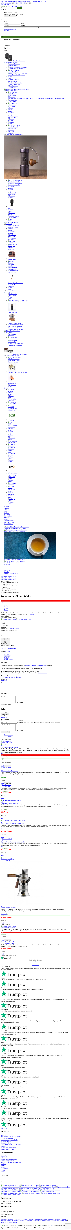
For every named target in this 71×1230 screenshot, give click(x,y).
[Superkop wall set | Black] (8, 926)
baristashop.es (4, 1222)
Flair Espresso (11, 442)
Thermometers (11, 269)
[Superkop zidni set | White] (47, 1187)
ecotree (10, 430)
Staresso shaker (12, 342)
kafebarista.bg (55, 1220)
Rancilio (10, 114)
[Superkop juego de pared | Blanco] (51, 1193)
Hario (9, 220)
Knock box (11, 249)
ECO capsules (11, 427)
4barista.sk (3, 1219)
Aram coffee (11, 130)
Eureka (10, 191)
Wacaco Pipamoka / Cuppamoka (16, 75)
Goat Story (11, 449)
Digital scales (11, 236)
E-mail (6, 607)
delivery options (14, 628)
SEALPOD (11, 478)
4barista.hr (37, 1219)
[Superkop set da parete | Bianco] (31, 1193)
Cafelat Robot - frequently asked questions (15, 528)
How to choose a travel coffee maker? (14, 563)
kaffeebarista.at (37, 1220)
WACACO (11, 494)
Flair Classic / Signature (32, 98)
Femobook (11, 214)
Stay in (10, 16)
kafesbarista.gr (46, 1220)
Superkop (10, 133)
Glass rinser (11, 286)
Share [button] (2, 602)
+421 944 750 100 (19, 3)
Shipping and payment (7, 1138)
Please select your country (11, 14)
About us (3, 1)
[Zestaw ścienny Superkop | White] (29, 1187)
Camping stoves (12, 87)
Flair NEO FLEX (44, 98)
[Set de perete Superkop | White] (10, 1187)
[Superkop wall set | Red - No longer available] (23, 619)
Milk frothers (16, 331)
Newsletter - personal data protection (11, 1162)
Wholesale (27, 1)
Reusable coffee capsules (19, 354)
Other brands (11, 194)
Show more (31, 614)
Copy (5, 605)
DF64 (9, 424)
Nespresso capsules (13, 362)
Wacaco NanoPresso (13, 65)
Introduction (7, 570)
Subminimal (11, 335)
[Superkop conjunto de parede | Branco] (43, 1188)
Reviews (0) (7, 656)
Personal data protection (7, 1160)
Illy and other (11, 386)
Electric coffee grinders (14, 185)
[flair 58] (35, 742)
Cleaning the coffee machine (15, 283)
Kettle (9, 298)
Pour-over (10, 120)
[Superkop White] (6, 785)
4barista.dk (57, 1219)
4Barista (10, 394)
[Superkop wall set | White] (8, 576)
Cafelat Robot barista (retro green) (10, 803)
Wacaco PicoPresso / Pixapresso (16, 68)
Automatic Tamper (13, 227)
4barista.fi (10, 1220)
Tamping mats (11, 246)
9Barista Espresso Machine (8, 907)
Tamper (10, 230)
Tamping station (12, 259)
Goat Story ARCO (13, 217)
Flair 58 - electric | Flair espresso (9, 747)
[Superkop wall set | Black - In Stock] (8, 619)
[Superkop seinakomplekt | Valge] (10, 1191)
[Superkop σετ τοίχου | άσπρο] (45, 1191)
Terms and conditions (6, 1141)
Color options (8, 736)
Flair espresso (11, 97)
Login (37, 27)
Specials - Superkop (15, 677)
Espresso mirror (12, 272)
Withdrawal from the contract (9, 1159)
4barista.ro (24, 1219)
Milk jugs (10, 263)
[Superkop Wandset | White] (28, 1191)
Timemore (10, 197)
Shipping (8, 1)
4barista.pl (30, 1219)
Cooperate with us (6, 1143)
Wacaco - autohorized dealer (8, 1147)
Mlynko (10, 211)
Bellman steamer (12, 339)
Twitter (6, 610)
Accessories (15, 291)
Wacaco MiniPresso (13, 72)
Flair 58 (10, 98)
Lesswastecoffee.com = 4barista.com (11, 1144)
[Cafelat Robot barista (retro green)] (11, 800)
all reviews (4, 680)
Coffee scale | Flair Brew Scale (9, 771)
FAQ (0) (6, 658)
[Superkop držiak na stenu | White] (11, 1185)
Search (19, 8)
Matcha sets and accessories (15, 329)
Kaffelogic (10, 500)
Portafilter (10, 266)
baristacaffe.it (63, 1220)
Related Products (8, 659)
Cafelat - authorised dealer (8, 1149)
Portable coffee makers (19, 61)
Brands (6, 388)
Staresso (10, 481)
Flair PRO (23, 98)
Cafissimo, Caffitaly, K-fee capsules (17, 372)
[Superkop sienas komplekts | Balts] (29, 1190)
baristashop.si (13, 1222)
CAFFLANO (11, 420)
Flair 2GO (52, 98)
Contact (13, 1)
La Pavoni (10, 108)
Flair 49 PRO (16, 98)
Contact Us (4, 1156)
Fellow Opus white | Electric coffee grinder (12, 823)
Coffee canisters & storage (15, 326)
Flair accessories (59, 98)
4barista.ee (29, 1220)
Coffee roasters (12, 295)
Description (7, 655)
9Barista (10, 111)
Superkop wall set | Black (8, 927)
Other (9, 289)
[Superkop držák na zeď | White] (30, 1185)
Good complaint (5, 1157)
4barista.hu (17, 1219)
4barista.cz (10, 1219)
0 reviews (3, 648)
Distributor (11, 233)
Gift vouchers (34, 1)
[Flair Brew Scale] (6, 767)
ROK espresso (12, 105)
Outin (9, 78)
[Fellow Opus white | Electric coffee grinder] (13, 820)
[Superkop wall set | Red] (8, 942)
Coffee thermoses (12, 312)
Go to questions (42, 673)
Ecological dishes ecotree (14, 323)
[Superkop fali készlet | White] (47, 1185)
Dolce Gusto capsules (13, 359)
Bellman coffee (12, 101)
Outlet (44, 1)
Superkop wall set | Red (7, 943)
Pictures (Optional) (6, 704)
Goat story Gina (12, 117)
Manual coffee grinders (14, 182)
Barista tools (15, 222)
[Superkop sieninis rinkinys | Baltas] (50, 1190)
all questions (4, 717)
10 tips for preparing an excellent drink (14, 531)
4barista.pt (3, 1220)
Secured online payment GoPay (9, 1140)
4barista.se (64, 1219)
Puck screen (11, 239)
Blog (17, 1)
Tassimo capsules (12, 383)
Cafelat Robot (11, 94)
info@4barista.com (6, 3)
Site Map (3, 1164)
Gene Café (11, 446)
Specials (40, 1)
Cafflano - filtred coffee (14, 84)
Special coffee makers (23, 89)
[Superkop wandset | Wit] (63, 1187)
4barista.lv (16, 1220)
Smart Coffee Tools (13, 127)
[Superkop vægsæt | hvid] (16, 1188)
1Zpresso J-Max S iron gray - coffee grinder (13, 842)
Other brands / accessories (15, 345)
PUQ (9, 472)
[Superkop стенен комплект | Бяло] (11, 1193)
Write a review (12, 648)
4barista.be (51, 1219)
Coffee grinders (18, 134)
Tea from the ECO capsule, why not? (14, 559)
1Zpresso (10, 188)
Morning (10, 123)
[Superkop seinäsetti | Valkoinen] (10, 1190)
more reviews (35, 965)
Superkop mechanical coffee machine (35, 665)
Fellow (9, 208)
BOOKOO (11, 407)
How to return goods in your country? (11, 1136)
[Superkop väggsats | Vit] (24, 1188)
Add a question (5, 732)
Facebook (7, 608)
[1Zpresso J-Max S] (6, 839)
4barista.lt (22, 1220)
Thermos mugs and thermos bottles (17, 302)
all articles (7, 564)
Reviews (21, 1)
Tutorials (3, 1171)
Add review (4, 1128)
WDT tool (10, 242)
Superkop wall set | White (11, 573)
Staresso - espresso (13, 81)
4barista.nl (44, 1219)
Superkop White (5, 786)
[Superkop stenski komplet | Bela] (10, 1194)
